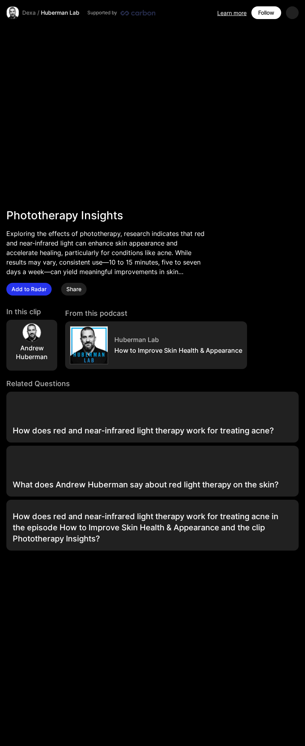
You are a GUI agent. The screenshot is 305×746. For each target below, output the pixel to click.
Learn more (232, 13)
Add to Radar (29, 289)
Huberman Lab (60, 12)
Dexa (29, 12)
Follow (266, 12)
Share (73, 289)
